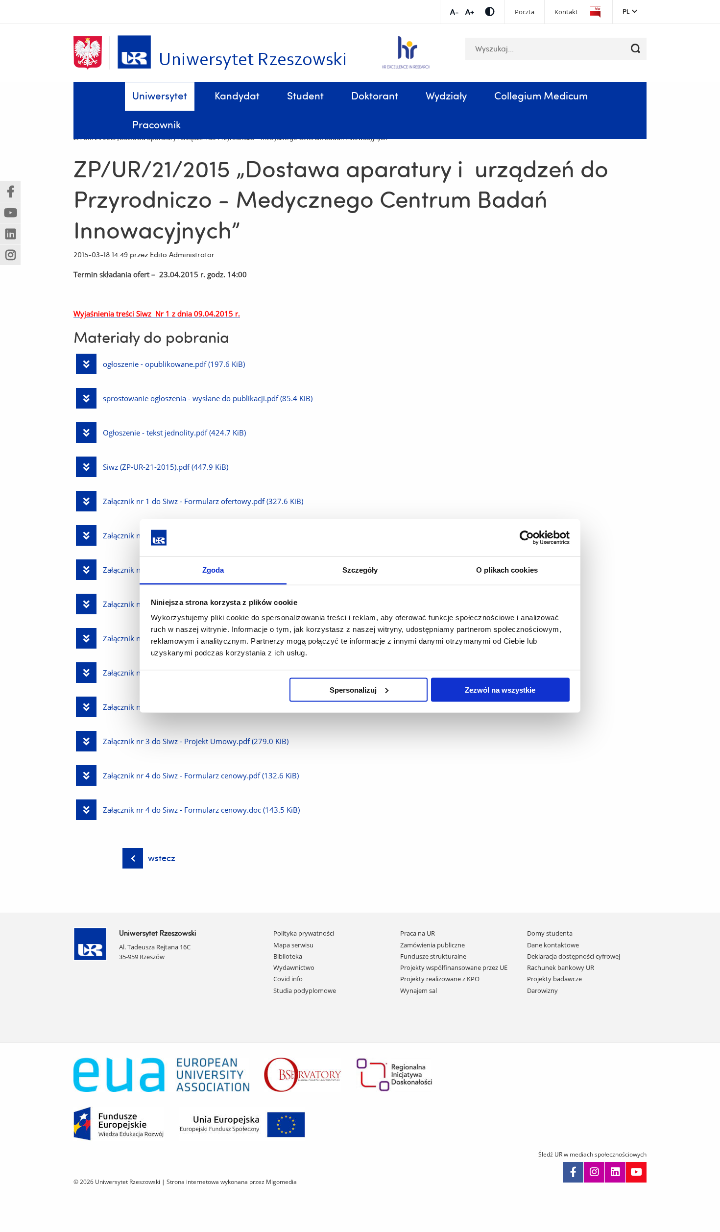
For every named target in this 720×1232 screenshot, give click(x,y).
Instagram (594, 1172)
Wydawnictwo (293, 967)
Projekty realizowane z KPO (440, 978)
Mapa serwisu (293, 945)
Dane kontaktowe (553, 945)
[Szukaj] (635, 49)
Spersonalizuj (353, 689)
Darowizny (542, 990)
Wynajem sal (418, 990)
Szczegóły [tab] (360, 570)
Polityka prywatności (303, 933)
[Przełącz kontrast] (490, 11)
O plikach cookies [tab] (507, 570)
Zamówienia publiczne (432, 945)
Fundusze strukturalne (433, 956)
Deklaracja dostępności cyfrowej (573, 956)
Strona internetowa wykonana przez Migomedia (232, 1182)
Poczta (524, 12)
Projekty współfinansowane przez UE (453, 967)
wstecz (161, 858)
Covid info (288, 978)
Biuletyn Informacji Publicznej (595, 12)
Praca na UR (417, 933)
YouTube (636, 1172)
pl (626, 11)
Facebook (573, 1172)
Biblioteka (287, 956)
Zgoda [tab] (213, 570)
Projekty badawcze (554, 978)
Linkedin (615, 1172)
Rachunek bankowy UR (560, 967)
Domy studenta (550, 933)
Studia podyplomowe (304, 990)
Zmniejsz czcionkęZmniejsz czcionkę (454, 12)
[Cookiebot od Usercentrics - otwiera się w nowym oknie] (527, 537)
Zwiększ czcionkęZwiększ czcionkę (469, 12)
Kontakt (566, 12)
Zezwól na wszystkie (500, 689)
